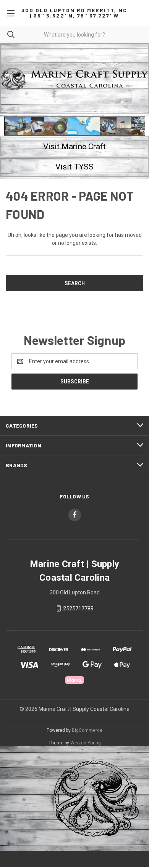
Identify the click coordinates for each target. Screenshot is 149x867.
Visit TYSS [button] (74, 166)
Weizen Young (85, 743)
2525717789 (78, 608)
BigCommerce (87, 730)
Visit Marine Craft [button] (74, 146)
